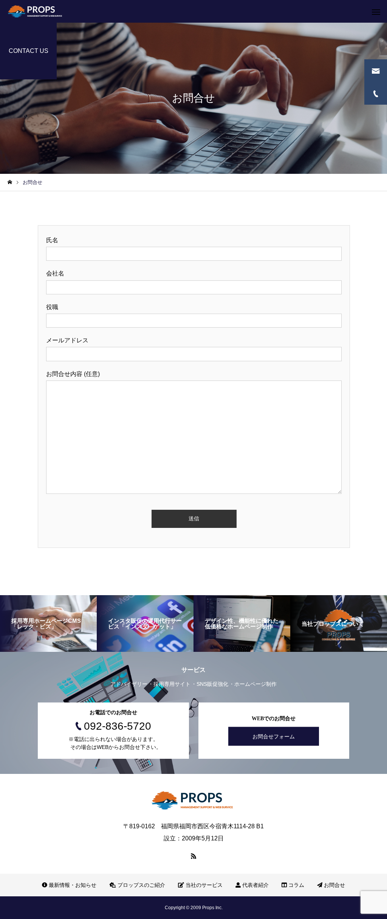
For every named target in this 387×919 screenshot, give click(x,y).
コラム (295, 885)
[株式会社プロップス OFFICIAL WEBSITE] (36, 11)
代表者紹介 (255, 885)
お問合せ (333, 885)
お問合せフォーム (273, 736)
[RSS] (193, 856)
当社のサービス (203, 885)
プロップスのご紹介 (140, 885)
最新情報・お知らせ (71, 885)
